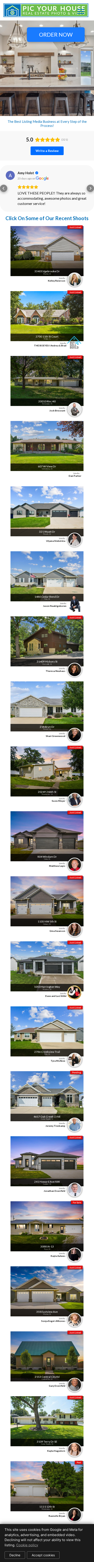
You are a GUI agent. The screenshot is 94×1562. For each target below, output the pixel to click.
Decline (14, 1555)
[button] (3, 188)
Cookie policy (27, 1545)
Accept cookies (43, 1555)
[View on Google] (10, 175)
